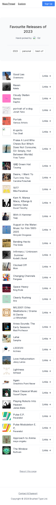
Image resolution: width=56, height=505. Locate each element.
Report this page (28, 471)
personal (26, 51)
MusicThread (8, 4)
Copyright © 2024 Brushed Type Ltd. (29, 498)
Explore (22, 4)
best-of (39, 51)
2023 (15, 51)
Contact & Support (28, 493)
